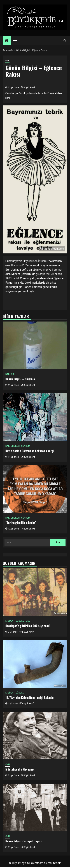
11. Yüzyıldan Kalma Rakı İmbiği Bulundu (29, 697)
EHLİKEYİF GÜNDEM (20, 446)
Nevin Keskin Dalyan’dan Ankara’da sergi (29, 451)
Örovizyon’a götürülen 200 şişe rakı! (27, 626)
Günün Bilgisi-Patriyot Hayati (23, 841)
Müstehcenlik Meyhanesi (20, 769)
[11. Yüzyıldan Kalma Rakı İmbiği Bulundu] (35, 664)
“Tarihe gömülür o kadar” (20, 523)
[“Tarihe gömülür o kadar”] (35, 489)
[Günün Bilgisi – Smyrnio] (35, 345)
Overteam (37, 863)
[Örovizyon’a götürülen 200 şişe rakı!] (35, 592)
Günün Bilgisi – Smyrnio (20, 379)
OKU (13, 374)
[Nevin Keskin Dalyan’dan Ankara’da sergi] (35, 417)
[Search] (64, 40)
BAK (7, 60)
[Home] (7, 40)
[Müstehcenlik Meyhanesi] (35, 735)
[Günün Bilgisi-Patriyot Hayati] (35, 807)
